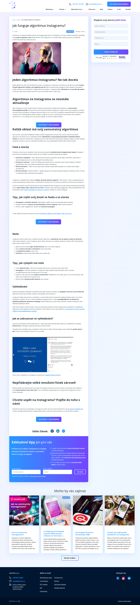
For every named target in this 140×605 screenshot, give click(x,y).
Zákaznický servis (76, 9)
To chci (80, 472)
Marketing (49, 9)
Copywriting (43, 591)
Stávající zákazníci (59, 588)
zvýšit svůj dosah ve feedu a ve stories (36, 190)
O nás (119, 9)
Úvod (13, 20)
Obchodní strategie (60, 584)
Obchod (61, 9)
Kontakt (128, 9)
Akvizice (56, 581)
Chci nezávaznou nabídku (119, 4)
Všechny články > (70, 558)
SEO (41, 588)
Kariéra (110, 9)
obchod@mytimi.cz (95, 4)
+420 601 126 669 (78, 4)
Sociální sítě (70, 31)
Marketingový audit (46, 578)
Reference (92, 9)
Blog (101, 9)
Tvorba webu (44, 581)
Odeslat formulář (111, 52)
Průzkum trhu (58, 578)
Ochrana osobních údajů (124, 601)
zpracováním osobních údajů (38, 476)
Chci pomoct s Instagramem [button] (48, 125)
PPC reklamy (43, 584)
